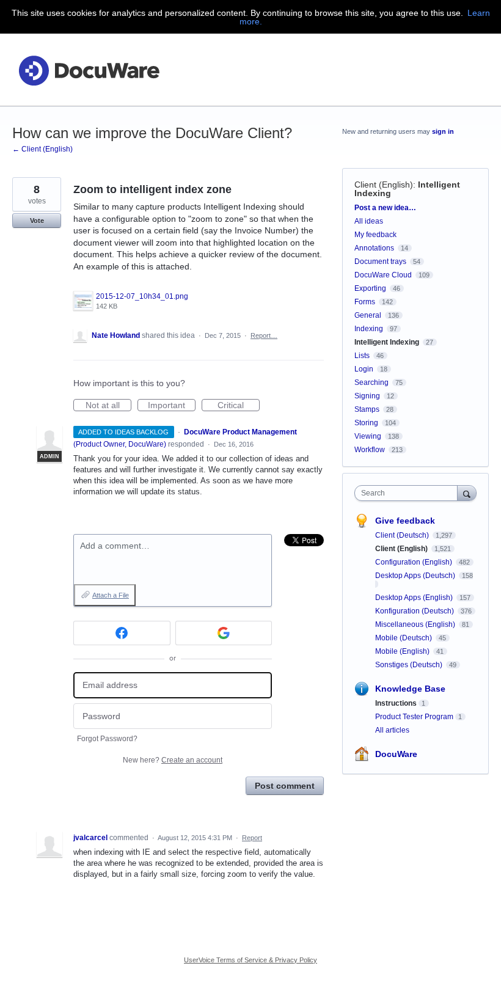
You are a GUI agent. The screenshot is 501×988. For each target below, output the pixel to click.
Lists (362, 355)
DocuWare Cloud (383, 275)
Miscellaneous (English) (416, 624)
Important (172, 405)
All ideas (368, 221)
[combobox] (408, 493)
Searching (371, 382)
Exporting (370, 288)
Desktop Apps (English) (415, 597)
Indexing (368, 328)
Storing (366, 423)
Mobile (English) (403, 651)
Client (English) (383, 184)
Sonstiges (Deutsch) (409, 664)
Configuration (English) (414, 562)
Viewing (367, 436)
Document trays (380, 261)
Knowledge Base (410, 688)
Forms (364, 302)
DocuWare (396, 754)
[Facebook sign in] (121, 633)
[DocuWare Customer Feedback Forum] (88, 70)
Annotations (374, 248)
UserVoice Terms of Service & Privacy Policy (250, 960)
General (367, 315)
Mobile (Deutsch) (404, 638)
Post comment (285, 786)
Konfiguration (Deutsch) (415, 611)
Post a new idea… (385, 207)
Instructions (396, 703)
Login (363, 369)
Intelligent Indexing (386, 342)
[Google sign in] (223, 633)
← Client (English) (42, 149)
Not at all (108, 405)
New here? (172, 760)
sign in (443, 131)
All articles (392, 730)
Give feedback (405, 520)
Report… (263, 335)
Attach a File (110, 595)
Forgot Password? (107, 738)
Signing (367, 396)
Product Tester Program (414, 716)
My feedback (375, 234)
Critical (239, 405)
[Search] (467, 492)
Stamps (366, 409)
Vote (37, 220)
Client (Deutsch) (403, 535)
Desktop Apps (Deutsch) (416, 575)
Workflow (369, 449)
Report (252, 837)
